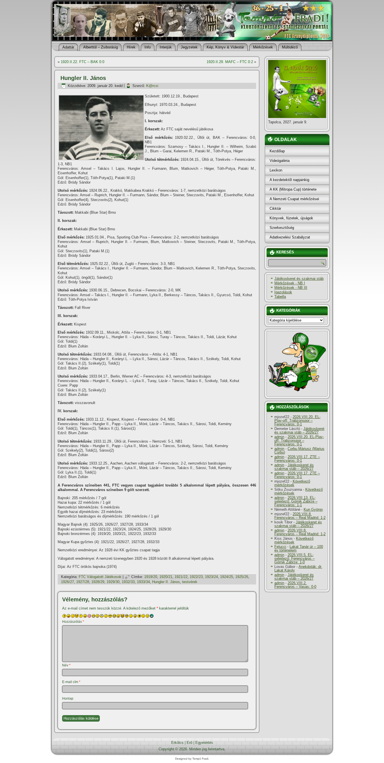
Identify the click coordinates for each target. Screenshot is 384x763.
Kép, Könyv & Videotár (225, 47)
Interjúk (166, 47)
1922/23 (196, 577)
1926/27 (67, 582)
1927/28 (82, 582)
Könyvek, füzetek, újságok (291, 218)
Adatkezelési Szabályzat (290, 237)
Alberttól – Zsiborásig (100, 47)
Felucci (280, 547)
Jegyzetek (189, 47)
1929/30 (113, 582)
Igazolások (283, 292)
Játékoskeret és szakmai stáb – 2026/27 (299, 430)
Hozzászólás (73, 622)
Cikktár (275, 208)
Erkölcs (177, 742)
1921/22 (181, 577)
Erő (189, 742)
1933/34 (143, 582)
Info (147, 47)
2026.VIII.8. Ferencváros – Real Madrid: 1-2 (300, 516)
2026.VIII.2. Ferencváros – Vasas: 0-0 (295, 585)
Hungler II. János (166, 582)
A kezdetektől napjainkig (289, 180)
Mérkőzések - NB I (289, 283)
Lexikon (276, 170)
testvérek (189, 582)
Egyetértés (204, 742)
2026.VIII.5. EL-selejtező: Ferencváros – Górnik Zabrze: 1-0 (294, 558)
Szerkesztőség (282, 228)
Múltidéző (290, 47)
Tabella (280, 297)
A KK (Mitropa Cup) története (293, 189)
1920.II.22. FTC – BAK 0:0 (82, 62)
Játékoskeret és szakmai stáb (299, 278)
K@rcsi (152, 86)
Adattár (68, 47)
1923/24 (211, 577)
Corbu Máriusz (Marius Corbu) (299, 450)
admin (279, 437)
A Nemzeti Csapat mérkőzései (294, 199)
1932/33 (128, 582)
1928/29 (97, 582)
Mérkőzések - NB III (290, 287)
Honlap (67, 698)
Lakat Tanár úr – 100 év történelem (298, 548)
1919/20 (150, 577)
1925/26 (241, 577)
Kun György (313, 509)
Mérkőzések (263, 47)
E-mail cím (71, 682)
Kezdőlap (277, 151)
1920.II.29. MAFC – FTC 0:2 (230, 62)
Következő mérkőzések (292, 483)
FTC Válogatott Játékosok (100, 577)
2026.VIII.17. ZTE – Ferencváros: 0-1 (297, 459)
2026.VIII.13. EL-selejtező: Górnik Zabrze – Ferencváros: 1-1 (295, 501)
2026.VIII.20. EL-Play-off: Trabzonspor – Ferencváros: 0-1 (297, 420)
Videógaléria (280, 161)
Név (66, 665)
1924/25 (226, 577)
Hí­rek (131, 47)
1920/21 (165, 577)
